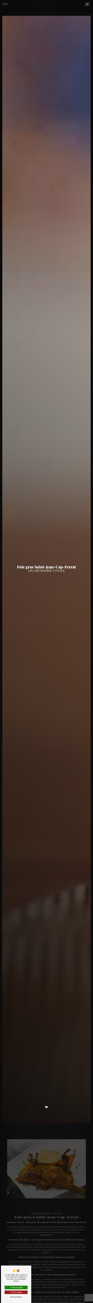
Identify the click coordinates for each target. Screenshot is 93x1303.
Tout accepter (17, 1287)
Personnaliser (16, 1297)
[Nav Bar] (87, 4)
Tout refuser (17, 1292)
